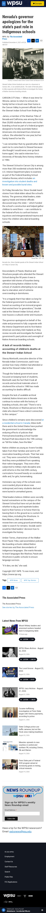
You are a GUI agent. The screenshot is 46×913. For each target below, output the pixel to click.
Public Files (9, 877)
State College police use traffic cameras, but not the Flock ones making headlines (31, 729)
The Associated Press (12, 37)
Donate (38, 3)
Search (7, 872)
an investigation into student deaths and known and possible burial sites (19, 181)
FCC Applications (11, 882)
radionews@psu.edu (20, 831)
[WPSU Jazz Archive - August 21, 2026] (10, 692)
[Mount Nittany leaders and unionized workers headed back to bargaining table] (10, 629)
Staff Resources (11, 867)
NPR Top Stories (30, 580)
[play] (3, 910)
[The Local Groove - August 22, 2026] (10, 672)
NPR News (14, 580)
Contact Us (9, 862)
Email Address (11, 810)
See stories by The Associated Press (18, 607)
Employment (9, 856)
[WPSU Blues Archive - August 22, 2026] (10, 652)
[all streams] (43, 910)
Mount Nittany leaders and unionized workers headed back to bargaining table (30, 628)
